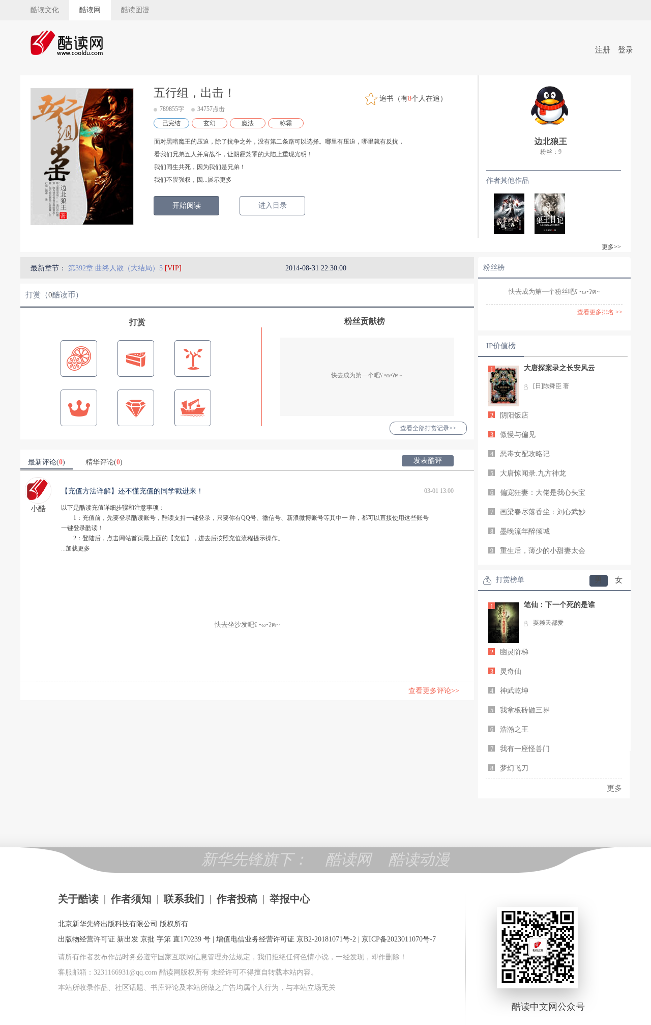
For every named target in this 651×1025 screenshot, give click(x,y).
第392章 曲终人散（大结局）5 (116, 268)
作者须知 (131, 899)
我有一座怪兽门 (525, 749)
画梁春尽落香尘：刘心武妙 (542, 512)
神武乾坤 (514, 691)
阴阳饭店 (514, 415)
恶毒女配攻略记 (525, 454)
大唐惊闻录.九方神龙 (533, 473)
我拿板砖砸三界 (525, 710)
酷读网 (90, 10)
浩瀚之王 (514, 729)
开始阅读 (186, 205)
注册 (602, 50)
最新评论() (46, 462)
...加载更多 (75, 548)
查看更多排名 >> (600, 312)
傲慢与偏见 (518, 434)
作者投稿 (237, 899)
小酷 (38, 509)
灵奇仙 (510, 671)
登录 (625, 50)
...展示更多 (217, 179)
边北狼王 (551, 141)
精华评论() (104, 462)
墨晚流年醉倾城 (525, 531)
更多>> (611, 247)
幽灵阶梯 (514, 652)
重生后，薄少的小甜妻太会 (542, 551)
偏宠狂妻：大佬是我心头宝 (542, 492)
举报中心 (290, 899)
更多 (614, 788)
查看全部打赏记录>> (428, 428)
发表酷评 (427, 460)
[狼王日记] (544, 213)
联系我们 (184, 899)
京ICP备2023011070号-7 (399, 939)
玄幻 (209, 123)
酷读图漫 (135, 10)
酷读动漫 (419, 859)
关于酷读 (78, 899)
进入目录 (272, 205)
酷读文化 (45, 10)
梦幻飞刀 (514, 768)
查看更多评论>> (433, 691)
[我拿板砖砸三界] (504, 213)
